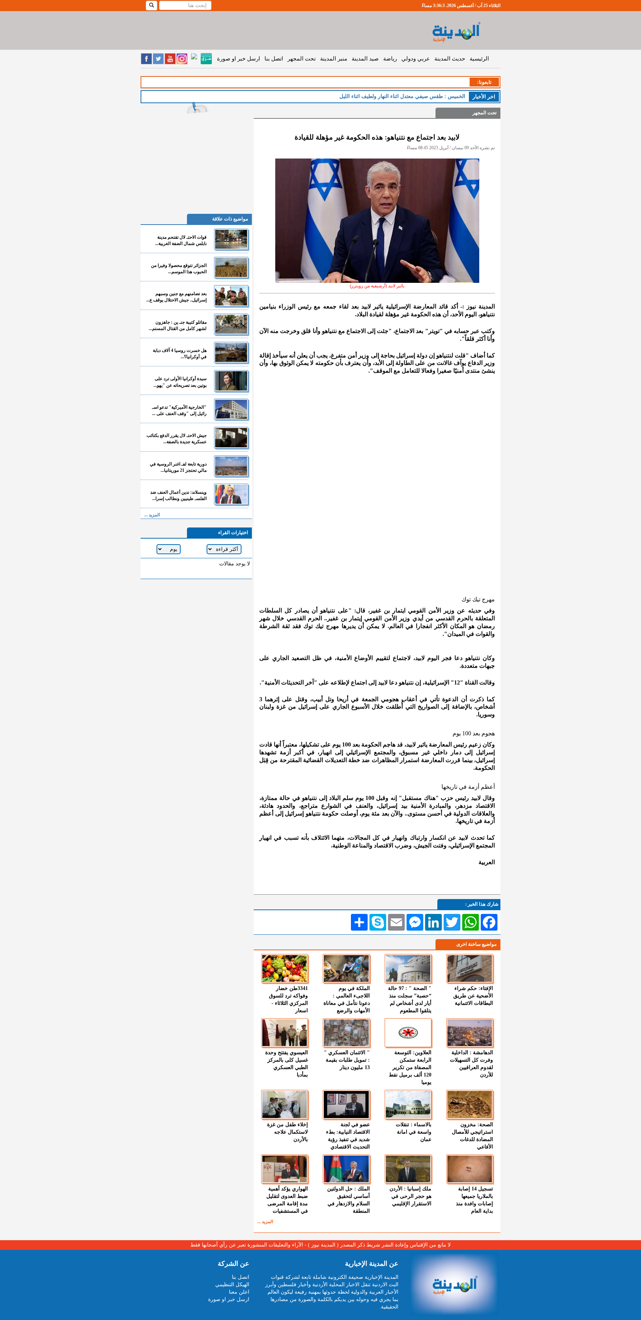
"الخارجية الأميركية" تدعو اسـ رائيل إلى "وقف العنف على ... (179, 410)
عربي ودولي (415, 59)
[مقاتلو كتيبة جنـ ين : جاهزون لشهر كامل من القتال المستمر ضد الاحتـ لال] (231, 324)
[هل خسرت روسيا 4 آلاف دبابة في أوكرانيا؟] (231, 352)
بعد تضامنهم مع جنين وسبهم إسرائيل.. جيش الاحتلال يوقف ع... (176, 297)
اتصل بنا (273, 59)
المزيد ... (265, 1221)
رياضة (390, 59)
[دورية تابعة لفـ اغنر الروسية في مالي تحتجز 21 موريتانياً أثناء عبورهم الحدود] (231, 466)
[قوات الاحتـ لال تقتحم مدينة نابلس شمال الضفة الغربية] (231, 239)
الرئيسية (479, 59)
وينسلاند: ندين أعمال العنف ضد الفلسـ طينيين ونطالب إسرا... (178, 495)
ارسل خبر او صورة (238, 59)
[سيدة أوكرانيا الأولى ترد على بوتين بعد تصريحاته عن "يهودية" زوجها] (231, 380)
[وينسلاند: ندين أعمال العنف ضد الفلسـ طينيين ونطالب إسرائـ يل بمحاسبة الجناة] (231, 494)
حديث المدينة (449, 59)
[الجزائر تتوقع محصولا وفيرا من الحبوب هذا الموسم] (231, 267)
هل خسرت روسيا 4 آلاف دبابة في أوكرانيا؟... (180, 353)
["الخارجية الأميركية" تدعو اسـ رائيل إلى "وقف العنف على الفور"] (231, 409)
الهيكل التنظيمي (232, 1284)
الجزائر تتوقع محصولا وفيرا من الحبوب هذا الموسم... (179, 268)
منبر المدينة (333, 59)
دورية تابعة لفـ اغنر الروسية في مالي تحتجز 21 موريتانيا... (178, 467)
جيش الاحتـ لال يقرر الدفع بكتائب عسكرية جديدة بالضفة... (177, 438)
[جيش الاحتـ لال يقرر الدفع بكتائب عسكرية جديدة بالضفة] (231, 437)
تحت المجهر (301, 59)
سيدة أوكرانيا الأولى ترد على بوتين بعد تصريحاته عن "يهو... (180, 382)
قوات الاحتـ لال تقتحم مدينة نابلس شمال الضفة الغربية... (181, 240)
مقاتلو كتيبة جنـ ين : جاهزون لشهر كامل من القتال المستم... (178, 325)
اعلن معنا (239, 1292)
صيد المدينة (365, 59)
